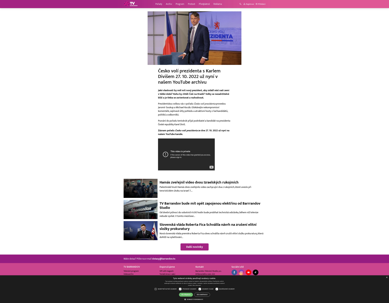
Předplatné (204, 4)
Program (180, 4)
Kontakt (200, 266)
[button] (194, 299)
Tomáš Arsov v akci (167, 274)
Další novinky (194, 247)
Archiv (169, 4)
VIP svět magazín (167, 271)
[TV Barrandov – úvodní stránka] (131, 4)
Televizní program (131, 271)
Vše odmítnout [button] (202, 294)
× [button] (386, 277)
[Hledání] (240, 4)
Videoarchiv (129, 274)
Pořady (158, 4)
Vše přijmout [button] (186, 294)
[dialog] (194, 289)
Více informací (197, 285)
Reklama (217, 4)
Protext (191, 4)
